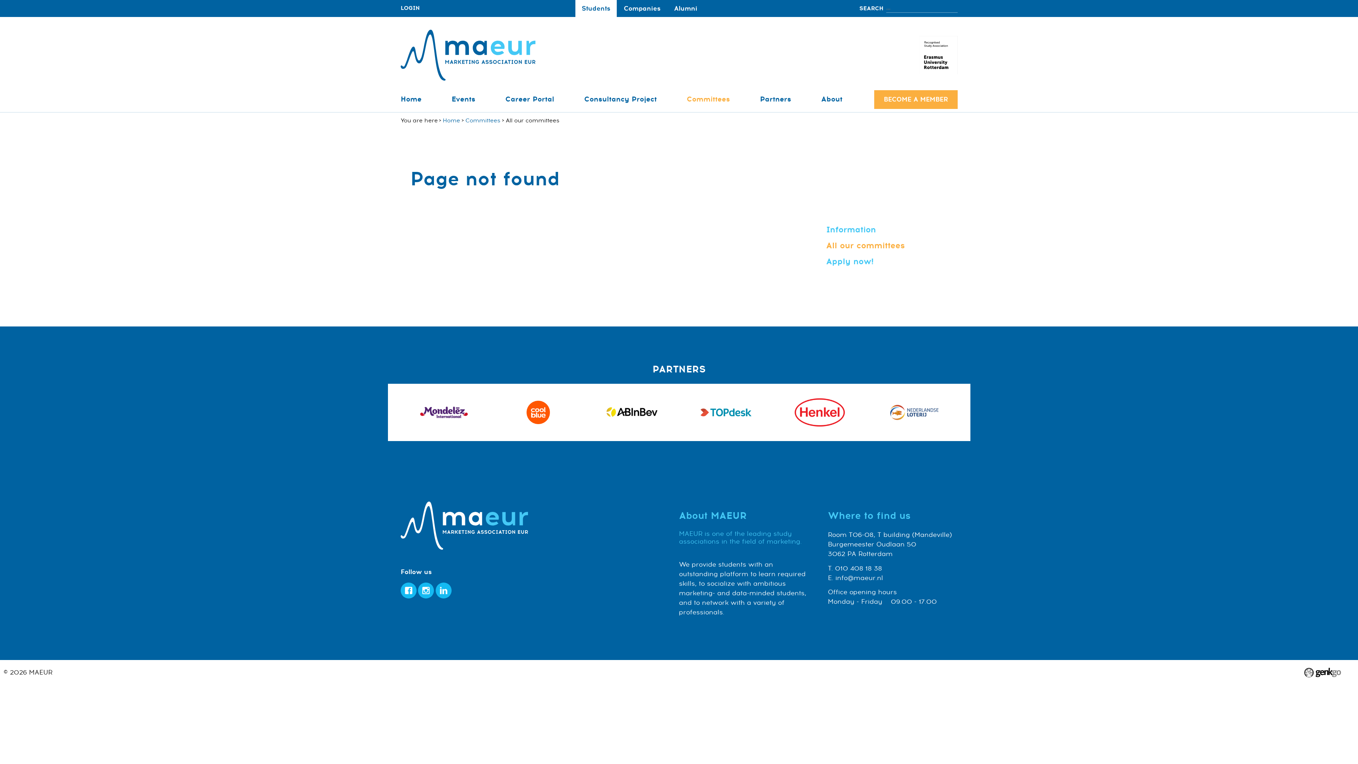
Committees (708, 99)
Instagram (426, 590)
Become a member (916, 99)
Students (596, 8)
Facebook (409, 590)
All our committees (865, 245)
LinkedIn (444, 590)
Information (851, 230)
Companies (642, 8)
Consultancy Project (620, 99)
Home (411, 99)
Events (463, 99)
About (831, 99)
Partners (775, 99)
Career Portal (529, 99)
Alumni (685, 8)
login (410, 8)
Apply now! (850, 261)
